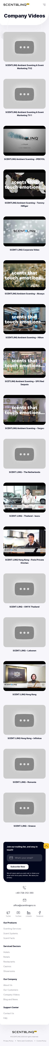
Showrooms (9, 971)
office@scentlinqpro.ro (24, 905)
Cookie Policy (41, 1041)
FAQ (5, 1018)
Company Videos (11, 994)
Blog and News (10, 999)
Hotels (6, 952)
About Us (7, 985)
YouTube (18, 916)
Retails (6, 957)
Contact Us (8, 1013)
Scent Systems (10, 933)
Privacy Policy (8, 1041)
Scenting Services (12, 929)
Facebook (39, 916)
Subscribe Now (17, 866)
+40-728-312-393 (24, 893)
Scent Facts (9, 938)
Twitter (8, 916)
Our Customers (10, 990)
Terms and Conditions (25, 1041)
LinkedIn (29, 916)
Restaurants (9, 961)
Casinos (7, 966)
